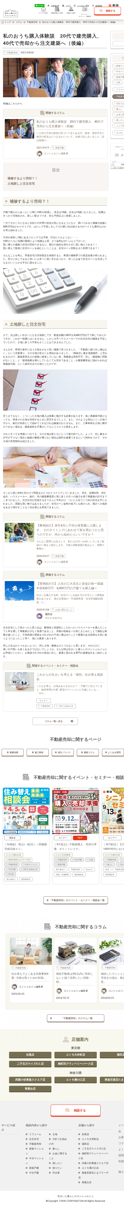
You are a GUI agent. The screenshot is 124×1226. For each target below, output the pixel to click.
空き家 (11, 874)
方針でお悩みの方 (30, 869)
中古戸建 (12, 869)
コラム (68, 6)
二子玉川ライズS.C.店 (30, 1063)
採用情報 (98, 6)
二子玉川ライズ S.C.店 (94, 1148)
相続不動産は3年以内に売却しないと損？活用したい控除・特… (74, 977)
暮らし (110, 864)
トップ (8, 22)
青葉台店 (30, 1088)
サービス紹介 (43, 13)
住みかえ (89, 869)
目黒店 (30, 1054)
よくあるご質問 (83, 6)
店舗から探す (71, 13)
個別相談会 (25, 879)
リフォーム (35, 1134)
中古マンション (31, 864)
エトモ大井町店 (64, 855)
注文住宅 (34, 1139)
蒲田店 (85, 1143)
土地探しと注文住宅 (21, 183)
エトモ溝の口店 (14, 855)
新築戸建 (61, 864)
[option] (26, 836)
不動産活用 (75, 869)
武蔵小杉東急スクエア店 (30, 1079)
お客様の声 (55, 6)
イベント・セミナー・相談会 (85, 15)
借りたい (57, 1167)
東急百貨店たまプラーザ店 (19, 860)
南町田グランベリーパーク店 (75, 1063)
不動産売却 (32, 22)
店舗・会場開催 (62, 875)
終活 (107, 869)
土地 (118, 82)
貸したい (57, 1163)
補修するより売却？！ (23, 178)
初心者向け (11, 879)
